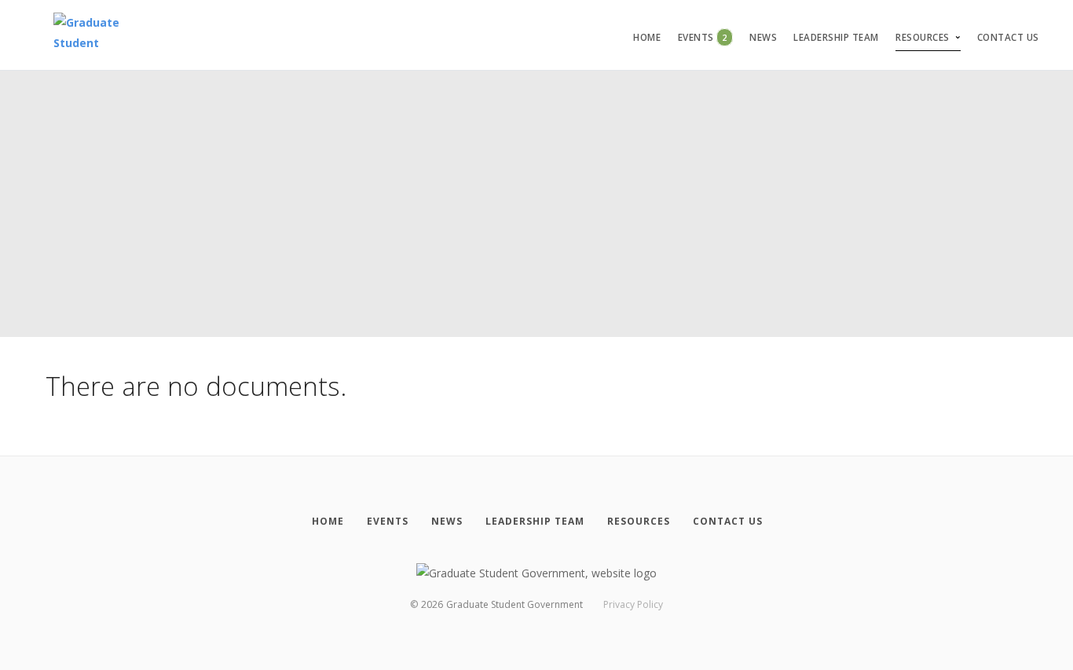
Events (702, 37)
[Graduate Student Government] (90, 34)
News (763, 37)
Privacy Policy (633, 604)
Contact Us (1008, 37)
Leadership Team (836, 37)
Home (647, 37)
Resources (922, 37)
